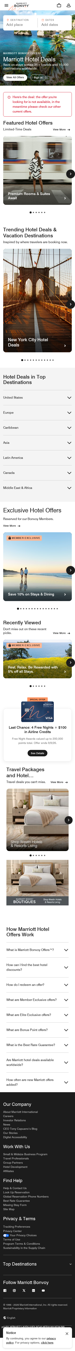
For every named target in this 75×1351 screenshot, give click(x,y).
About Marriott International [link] (20, 1111)
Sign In (38, 77)
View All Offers (15, 77)
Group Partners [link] (13, 1162)
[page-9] (44, 360)
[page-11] (50, 360)
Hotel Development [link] (15, 1166)
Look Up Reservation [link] (16, 1192)
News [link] (6, 1124)
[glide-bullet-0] (30, 855)
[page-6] (44, 212)
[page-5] (41, 212)
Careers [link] (8, 1116)
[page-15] (57, 608)
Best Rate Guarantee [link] (16, 1200)
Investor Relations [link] (14, 1120)
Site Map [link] (8, 1209)
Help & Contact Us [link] (15, 1188)
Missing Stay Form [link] (15, 1205)
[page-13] (51, 608)
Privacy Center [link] (12, 1231)
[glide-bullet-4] (41, 855)
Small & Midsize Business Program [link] (25, 1154)
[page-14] (54, 608)
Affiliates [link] (8, 1171)
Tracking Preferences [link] (16, 1226)
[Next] (69, 820)
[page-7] (39, 360)
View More (59, 129)
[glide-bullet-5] (44, 855)
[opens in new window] (37, 820)
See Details (37, 753)
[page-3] (36, 212)
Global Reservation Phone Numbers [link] (26, 1196)
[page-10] (47, 360)
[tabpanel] (37, 22)
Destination (19, 19)
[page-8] (41, 360)
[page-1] (30, 212)
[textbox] (20, 25)
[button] (20, 22)
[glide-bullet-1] (33, 855)
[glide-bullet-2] (36, 855)
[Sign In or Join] (68, 5)
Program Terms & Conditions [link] (21, 1243)
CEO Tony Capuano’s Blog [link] (20, 1128)
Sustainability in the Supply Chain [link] (24, 1247)
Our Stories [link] (10, 1133)
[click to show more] (70, 174)
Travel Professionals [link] (16, 1158)
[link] (20, 1235)
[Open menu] (6, 5)
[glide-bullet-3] (39, 855)
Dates (49, 19)
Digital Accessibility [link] (15, 1137)
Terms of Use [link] (11, 1239)
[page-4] (39, 212)
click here (47, 1342)
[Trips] (59, 5)
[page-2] (33, 212)
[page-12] (53, 360)
